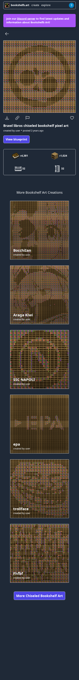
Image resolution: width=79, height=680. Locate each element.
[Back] (7, 33)
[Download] (7, 118)
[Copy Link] (17, 118)
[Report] (27, 118)
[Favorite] (72, 118)
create (35, 5)
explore (46, 5)
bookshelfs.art (20, 5)
